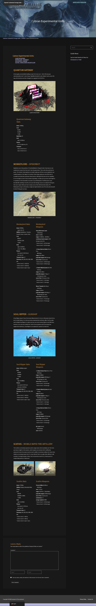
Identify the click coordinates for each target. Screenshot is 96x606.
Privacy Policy (83, 599)
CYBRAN (23, 38)
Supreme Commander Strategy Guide (11, 38)
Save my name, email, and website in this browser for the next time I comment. (30, 577)
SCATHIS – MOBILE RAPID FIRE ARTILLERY (25, 62)
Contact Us (90, 599)
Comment (13, 550)
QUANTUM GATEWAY (20, 58)
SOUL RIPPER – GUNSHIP (21, 61)
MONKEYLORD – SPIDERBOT (22, 59)
